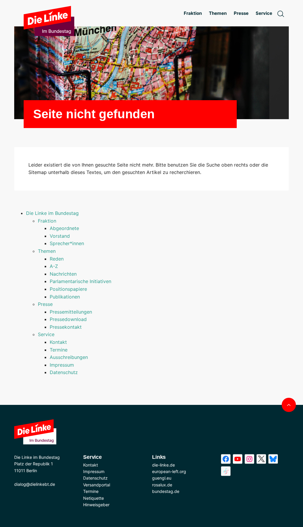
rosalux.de (162, 484)
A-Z (54, 266)
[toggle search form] (280, 13)
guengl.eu (161, 477)
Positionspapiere (68, 289)
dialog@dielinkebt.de (34, 484)
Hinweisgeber (96, 504)
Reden (57, 259)
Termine (58, 350)
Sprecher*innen (67, 243)
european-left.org (169, 471)
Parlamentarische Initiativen (80, 281)
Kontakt (58, 342)
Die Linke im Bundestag (52, 213)
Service (46, 334)
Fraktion (47, 221)
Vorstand (60, 236)
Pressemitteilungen (71, 312)
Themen (47, 251)
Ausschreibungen (69, 357)
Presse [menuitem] (241, 13)
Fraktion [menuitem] (193, 13)
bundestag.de (165, 491)
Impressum (62, 365)
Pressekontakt (66, 327)
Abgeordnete (64, 228)
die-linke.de (163, 464)
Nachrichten (63, 274)
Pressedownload (68, 319)
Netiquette (93, 498)
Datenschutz (64, 372)
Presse (45, 304)
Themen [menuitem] (218, 13)
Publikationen (65, 297)
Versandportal (96, 484)
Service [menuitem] (264, 13)
